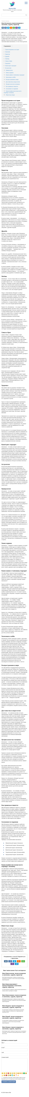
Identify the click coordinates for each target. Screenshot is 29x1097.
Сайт (2, 1052)
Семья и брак (8, 61)
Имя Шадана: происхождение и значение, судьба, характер (13, 1006)
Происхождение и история (12, 49)
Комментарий (4, 1057)
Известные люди (10, 95)
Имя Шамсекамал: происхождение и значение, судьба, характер (14, 995)
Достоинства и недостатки (13, 82)
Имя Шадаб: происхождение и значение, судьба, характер (12, 1017)
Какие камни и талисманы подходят (15, 75)
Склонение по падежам (12, 88)
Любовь (7, 58)
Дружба (7, 56)
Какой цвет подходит (10, 65)
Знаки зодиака (9, 72)
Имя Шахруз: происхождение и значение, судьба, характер (12, 1028)
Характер (7, 54)
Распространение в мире (12, 79)
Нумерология (9, 70)
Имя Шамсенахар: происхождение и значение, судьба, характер (14, 974)
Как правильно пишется (12, 86)
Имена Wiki (12, 8)
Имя (2, 1042)
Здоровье (7, 63)
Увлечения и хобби (11, 77)
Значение (7, 51)
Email (3, 1047)
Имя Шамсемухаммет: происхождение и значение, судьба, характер (12, 985)
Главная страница (5, 21)
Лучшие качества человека (13, 84)
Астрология (8, 68)
